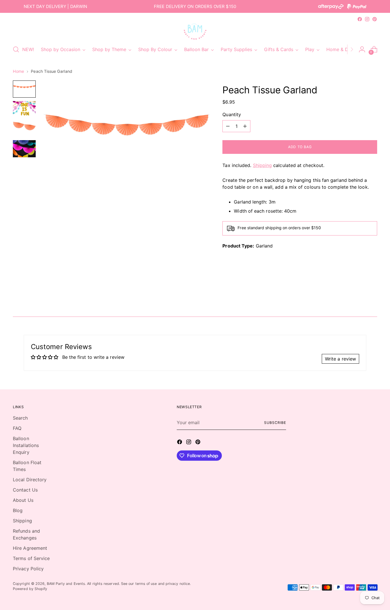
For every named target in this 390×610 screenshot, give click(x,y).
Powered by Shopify (30, 589)
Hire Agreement (30, 548)
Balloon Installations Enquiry (26, 445)
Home (18, 71)
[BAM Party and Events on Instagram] (367, 19)
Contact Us (25, 490)
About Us (23, 500)
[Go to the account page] (362, 49)
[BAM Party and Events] (195, 31)
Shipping (262, 165)
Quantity (231, 114)
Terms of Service (31, 558)
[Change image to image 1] (24, 89)
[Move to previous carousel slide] (359, 297)
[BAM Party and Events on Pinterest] (374, 19)
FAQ (17, 428)
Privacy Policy (28, 568)
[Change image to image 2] (24, 108)
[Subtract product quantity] (228, 126)
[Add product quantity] (245, 126)
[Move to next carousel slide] (372, 297)
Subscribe (275, 422)
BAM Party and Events (66, 583)
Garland (264, 246)
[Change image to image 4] (24, 148)
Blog (18, 510)
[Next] (351, 49)
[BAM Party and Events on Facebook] (359, 19)
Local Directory (30, 479)
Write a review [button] (340, 359)
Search (20, 418)
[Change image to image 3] (24, 128)
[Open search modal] (16, 49)
